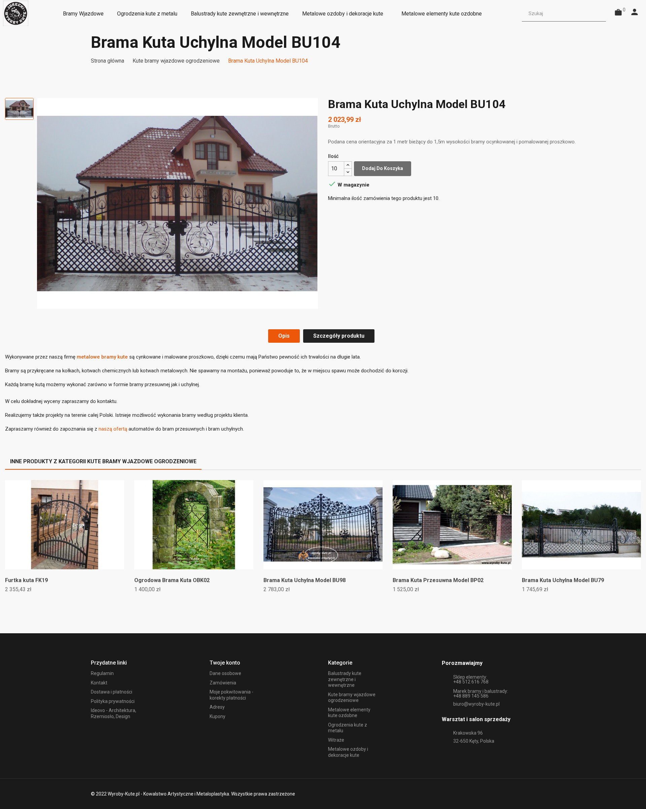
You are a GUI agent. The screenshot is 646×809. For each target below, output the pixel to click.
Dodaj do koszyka (382, 168)
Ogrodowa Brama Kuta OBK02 (172, 580)
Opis (284, 336)
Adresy (217, 707)
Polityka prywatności (113, 701)
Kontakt (99, 682)
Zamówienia (223, 682)
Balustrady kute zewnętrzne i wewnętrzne (344, 679)
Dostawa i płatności (111, 692)
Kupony (217, 716)
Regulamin (102, 673)
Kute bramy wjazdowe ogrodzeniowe (351, 697)
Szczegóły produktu (338, 336)
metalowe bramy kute (102, 357)
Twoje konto (225, 663)
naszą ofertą (113, 429)
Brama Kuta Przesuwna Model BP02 (438, 580)
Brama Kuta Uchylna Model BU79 (563, 580)
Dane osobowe (225, 673)
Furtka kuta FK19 (26, 580)
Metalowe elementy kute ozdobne (349, 712)
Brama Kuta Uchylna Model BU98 (304, 580)
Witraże (336, 740)
